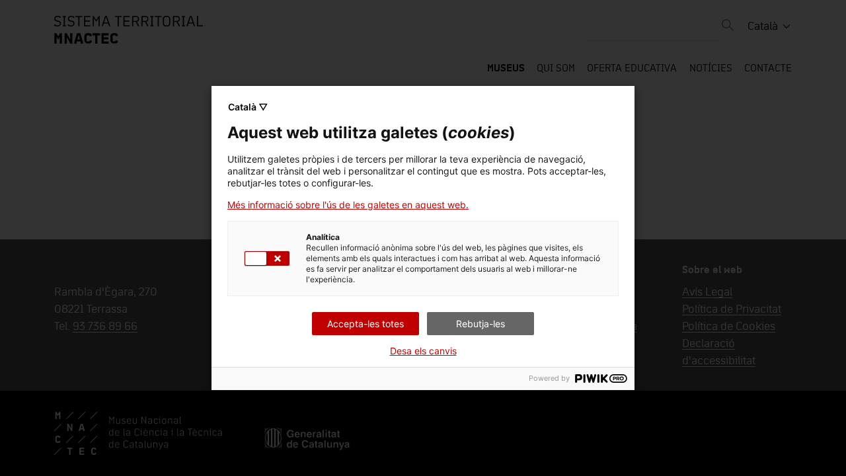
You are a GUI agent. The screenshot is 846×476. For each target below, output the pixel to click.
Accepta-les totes (365, 323)
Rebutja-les (480, 323)
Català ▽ (248, 106)
